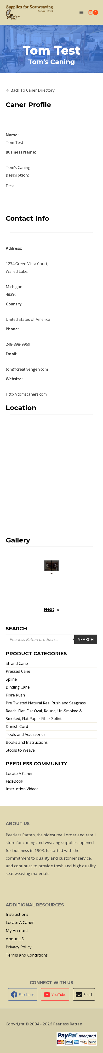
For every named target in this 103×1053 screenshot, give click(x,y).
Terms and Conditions (27, 955)
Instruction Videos (22, 788)
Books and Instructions (27, 742)
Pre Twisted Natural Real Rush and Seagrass (46, 703)
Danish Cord (17, 726)
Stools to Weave (20, 750)
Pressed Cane (18, 671)
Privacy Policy (19, 947)
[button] (51, 573)
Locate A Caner (19, 773)
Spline (11, 679)
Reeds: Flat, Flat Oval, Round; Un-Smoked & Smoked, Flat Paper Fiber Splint (44, 714)
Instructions (17, 914)
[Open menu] (81, 12)
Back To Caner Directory (33, 90)
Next (49, 609)
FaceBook (14, 781)
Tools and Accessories (26, 734)
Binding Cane (18, 687)
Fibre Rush (15, 695)
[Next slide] (55, 565)
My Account (17, 930)
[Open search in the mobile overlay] (51, 639)
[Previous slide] (48, 565)
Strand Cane (17, 663)
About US (15, 938)
